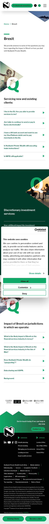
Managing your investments (26, 449)
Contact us (37, 429)
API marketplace (20, 476)
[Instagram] (16, 442)
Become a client (36, 519)
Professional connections (22, 5)
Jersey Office (40, 449)
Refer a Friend (35, 482)
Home (6, 24)
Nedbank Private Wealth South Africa (15, 465)
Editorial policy (8, 468)
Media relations (35, 465)
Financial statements (21, 482)
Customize (23, 287)
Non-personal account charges (32, 479)
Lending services (23, 452)
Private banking (23, 445)
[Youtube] (9, 442)
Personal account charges (12, 479)
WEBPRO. (26, 512)
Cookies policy (21, 473)
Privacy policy (33, 473)
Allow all (24, 281)
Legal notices (8, 476)
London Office (40, 442)
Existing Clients (13, 519)
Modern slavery (25, 470)
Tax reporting (8, 482)
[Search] (39, 5)
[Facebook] (12, 442)
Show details (35, 273)
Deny (24, 293)
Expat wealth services (24, 456)
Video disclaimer (9, 473)
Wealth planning (23, 442)
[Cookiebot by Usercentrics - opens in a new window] (35, 230)
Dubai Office (40, 452)
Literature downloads (10, 470)
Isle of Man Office (41, 445)
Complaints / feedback (31, 468)
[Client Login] (35, 5)
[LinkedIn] (5, 442)
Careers (18, 468)
